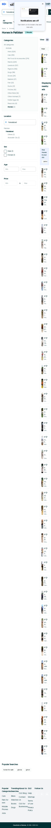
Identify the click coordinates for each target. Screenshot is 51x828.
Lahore (45, 161)
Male (43, 49)
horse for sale (8, 770)
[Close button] (42, 4)
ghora (19, 770)
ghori (28, 770)
